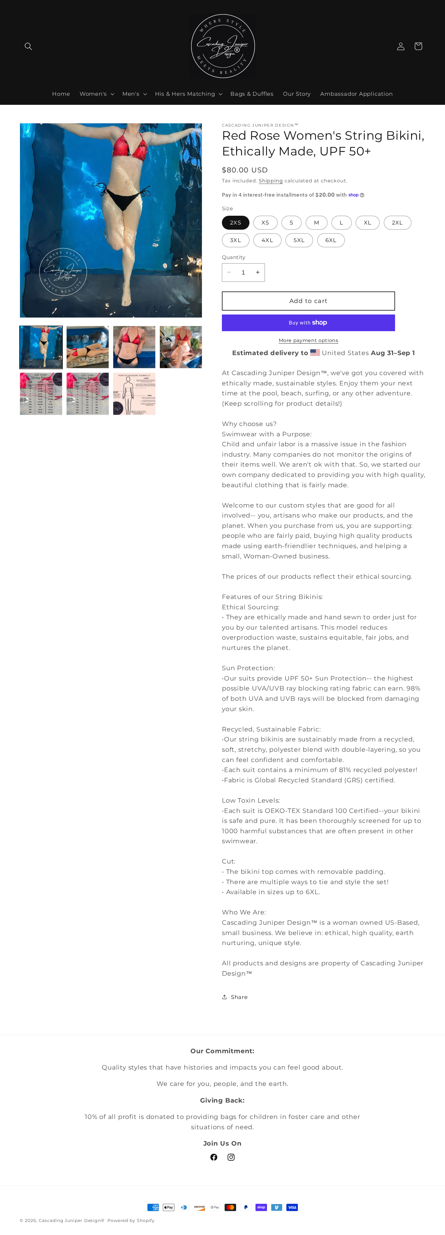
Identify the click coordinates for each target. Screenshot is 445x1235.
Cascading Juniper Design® (72, 1220)
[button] (28, 46)
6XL (331, 239)
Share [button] (239, 997)
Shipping (271, 180)
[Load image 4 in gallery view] (181, 347)
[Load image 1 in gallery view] (41, 347)
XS (265, 222)
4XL (267, 239)
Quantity (233, 257)
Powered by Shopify (131, 1220)
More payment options (308, 340)
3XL (235, 239)
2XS (235, 222)
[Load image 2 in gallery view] (87, 347)
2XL (397, 222)
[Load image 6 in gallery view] (87, 393)
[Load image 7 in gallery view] (134, 393)
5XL (299, 239)
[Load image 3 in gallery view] (134, 347)
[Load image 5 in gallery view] (41, 393)
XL (368, 222)
